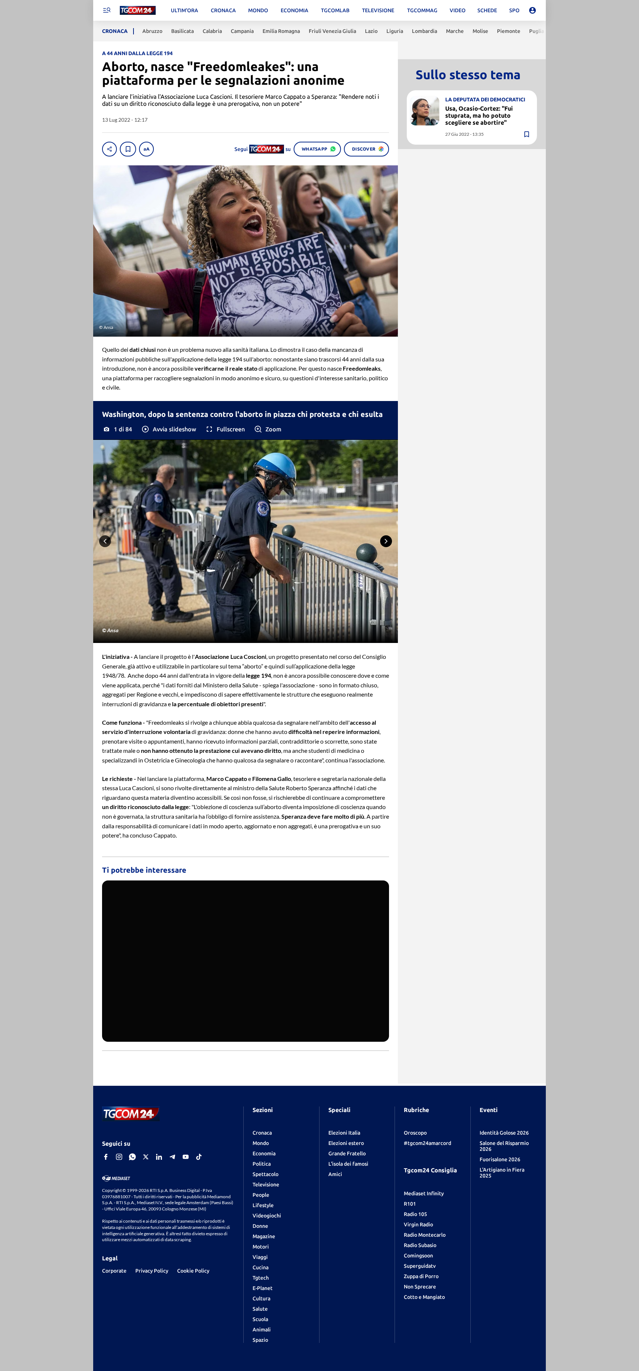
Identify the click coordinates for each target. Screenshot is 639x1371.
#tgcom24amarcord (427, 1143)
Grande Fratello (347, 1153)
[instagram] (119, 1157)
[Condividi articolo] (109, 149)
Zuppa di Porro (421, 1276)
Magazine (264, 1236)
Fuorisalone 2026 (500, 1159)
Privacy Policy (151, 1271)
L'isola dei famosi (348, 1164)
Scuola (260, 1319)
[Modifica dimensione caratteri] (146, 149)
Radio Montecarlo (425, 1235)
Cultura (261, 1298)
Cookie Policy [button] (193, 1271)
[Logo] (138, 10)
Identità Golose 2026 (504, 1133)
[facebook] (105, 1157)
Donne (260, 1226)
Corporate (114, 1271)
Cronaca (262, 1133)
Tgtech (261, 1278)
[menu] (106, 10)
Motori (261, 1247)
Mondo (261, 1143)
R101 (410, 1204)
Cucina (260, 1267)
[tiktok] (199, 1157)
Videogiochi (267, 1216)
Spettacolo (265, 1174)
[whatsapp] (132, 1157)
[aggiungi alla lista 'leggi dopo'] (128, 149)
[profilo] (532, 10)
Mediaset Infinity (424, 1193)
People (261, 1195)
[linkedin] (159, 1157)
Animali (262, 1330)
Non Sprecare (420, 1287)
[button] (168, 429)
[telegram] (172, 1157)
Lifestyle (263, 1205)
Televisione (266, 1185)
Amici (335, 1174)
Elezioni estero (346, 1143)
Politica (262, 1164)
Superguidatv (420, 1266)
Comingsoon (418, 1256)
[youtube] (185, 1157)
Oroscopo (415, 1133)
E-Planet (263, 1288)
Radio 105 (415, 1214)
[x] (145, 1157)
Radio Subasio (420, 1245)
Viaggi (260, 1257)
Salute (260, 1309)
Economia (264, 1153)
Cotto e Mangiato (424, 1297)
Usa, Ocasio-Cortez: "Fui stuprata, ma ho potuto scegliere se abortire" (479, 115)
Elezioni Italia (344, 1133)
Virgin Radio (418, 1224)
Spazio (260, 1340)
